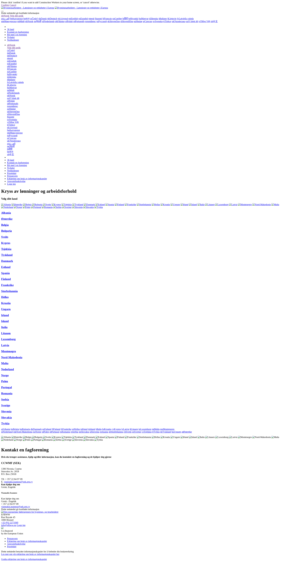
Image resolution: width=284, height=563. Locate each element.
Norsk (5, 15)
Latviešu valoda (185, 18)
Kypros (5, 242)
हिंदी (125, 18)
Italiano (163, 18)
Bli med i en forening (17, 34)
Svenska (158, 21)
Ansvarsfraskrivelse (16, 181)
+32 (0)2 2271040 (9, 522)
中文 (214, 21)
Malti (21, 21)
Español (83, 18)
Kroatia (6, 303)
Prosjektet (11, 173)
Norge (5, 375)
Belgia (5, 224)
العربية (5, 18)
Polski (69, 21)
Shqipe (138, 21)
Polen (4, 381)
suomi (98, 18)
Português (78, 21)
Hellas (5, 297)
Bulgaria (6, 230)
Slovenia (6, 411)
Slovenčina (113, 21)
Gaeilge (117, 18)
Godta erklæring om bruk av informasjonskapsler (24, 559)
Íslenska (153, 18)
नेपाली (37, 21)
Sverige (5, 405)
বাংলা (26, 18)
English (73, 18)
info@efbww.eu (8, 525)
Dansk (42, 18)
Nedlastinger (13, 40)
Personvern (12, 176)
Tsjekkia (6, 249)
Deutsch (52, 18)
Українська (178, 21)
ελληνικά (63, 18)
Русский (101, 21)
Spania (5, 273)
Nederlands (48, 21)
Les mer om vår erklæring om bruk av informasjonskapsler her (30, 554)
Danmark (7, 261)
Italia (4, 327)
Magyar (144, 18)
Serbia (5, 399)
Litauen (6, 333)
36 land (10, 29)
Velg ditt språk (16, 15)
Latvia (5, 345)
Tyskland (7, 254)
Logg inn (11, 184)
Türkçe (167, 21)
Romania (6, 393)
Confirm (5, 5)
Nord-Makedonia (11, 357)
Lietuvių (171, 18)
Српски (147, 21)
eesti (91, 18)
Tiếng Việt (204, 21)
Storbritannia (9, 291)
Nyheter (11, 37)
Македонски (9, 21)
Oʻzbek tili (192, 21)
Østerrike (6, 218)
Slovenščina (126, 21)
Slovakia (6, 417)
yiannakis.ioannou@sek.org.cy (18, 482)
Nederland (7, 369)
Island (5, 321)
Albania (6, 212)
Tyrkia (5, 423)
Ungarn (6, 309)
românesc (90, 21)
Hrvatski (133, 18)
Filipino (60, 21)
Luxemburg (8, 339)
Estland (6, 267)
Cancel (13, 5)
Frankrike (7, 285)
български (16, 18)
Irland (5, 315)
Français (107, 18)
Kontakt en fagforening (18, 32)
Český (34, 18)
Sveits (4, 236)
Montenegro (8, 351)
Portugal (6, 387)
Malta (4, 363)
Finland (6, 279)
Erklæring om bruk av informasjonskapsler (27, 178)
